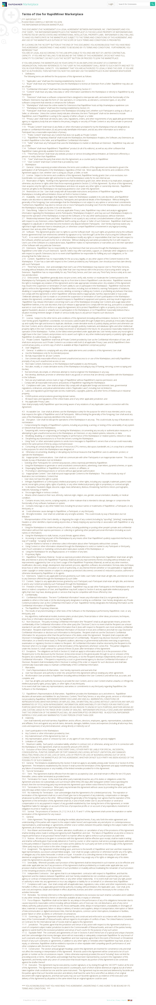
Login (110, 4)
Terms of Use (110, 1000)
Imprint (124, 1000)
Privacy (118, 1000)
